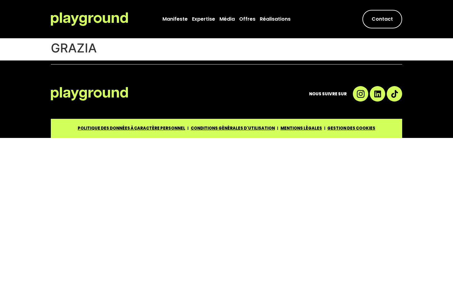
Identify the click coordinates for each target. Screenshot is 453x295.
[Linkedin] (377, 94)
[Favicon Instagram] (360, 94)
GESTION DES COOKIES (351, 128)
